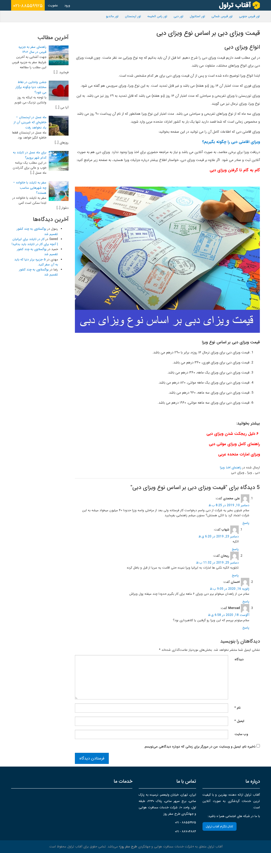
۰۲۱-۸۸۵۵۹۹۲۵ (28, 6)
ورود (67, 5)
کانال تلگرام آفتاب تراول (219, 826)
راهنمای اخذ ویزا (230, 467)
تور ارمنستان (133, 16)
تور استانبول (197, 16)
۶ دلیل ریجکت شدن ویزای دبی (232, 434)
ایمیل (239, 720)
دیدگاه (238, 659)
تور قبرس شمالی (222, 16)
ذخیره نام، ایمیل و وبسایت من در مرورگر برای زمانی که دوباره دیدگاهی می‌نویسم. (199, 746)
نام (237, 707)
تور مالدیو (112, 16)
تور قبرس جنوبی (249, 16)
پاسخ (245, 522)
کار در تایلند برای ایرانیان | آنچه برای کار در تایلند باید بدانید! (35, 242)
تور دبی (178, 16)
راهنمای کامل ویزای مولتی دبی (234, 444)
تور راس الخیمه (157, 16)
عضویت (53, 5)
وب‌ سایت (241, 734)
